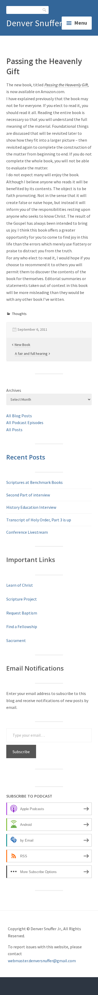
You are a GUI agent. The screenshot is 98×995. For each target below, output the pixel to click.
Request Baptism (21, 613)
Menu (80, 22)
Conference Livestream (27, 532)
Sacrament (16, 640)
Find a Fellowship (21, 626)
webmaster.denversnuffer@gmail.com (42, 960)
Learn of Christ (19, 585)
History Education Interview (31, 507)
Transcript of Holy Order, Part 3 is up (38, 519)
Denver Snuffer (34, 23)
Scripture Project (21, 599)
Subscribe (21, 751)
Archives (13, 390)
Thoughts (19, 313)
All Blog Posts (19, 415)
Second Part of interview (28, 494)
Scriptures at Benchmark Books (34, 482)
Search (45, 10)
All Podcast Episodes (24, 422)
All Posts (14, 429)
